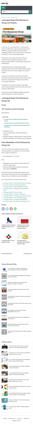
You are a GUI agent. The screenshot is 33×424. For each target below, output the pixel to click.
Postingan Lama (27, 253)
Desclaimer (26, 418)
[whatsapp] (15, 208)
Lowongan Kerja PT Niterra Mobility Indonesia (15, 186)
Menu (3, 7)
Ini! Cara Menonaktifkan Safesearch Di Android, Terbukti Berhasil (19, 387)
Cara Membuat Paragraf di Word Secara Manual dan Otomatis (19, 297)
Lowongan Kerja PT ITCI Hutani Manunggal (15, 197)
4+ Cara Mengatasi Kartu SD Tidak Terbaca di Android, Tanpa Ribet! (19, 367)
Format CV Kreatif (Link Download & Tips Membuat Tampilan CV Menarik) (17, 283)
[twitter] (7, 208)
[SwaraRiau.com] (4, 3)
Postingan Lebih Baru (6, 253)
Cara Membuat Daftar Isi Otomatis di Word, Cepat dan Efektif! (19, 304)
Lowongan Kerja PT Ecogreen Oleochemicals (15, 199)
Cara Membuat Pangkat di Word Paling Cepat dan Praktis (19, 332)
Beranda (5, 418)
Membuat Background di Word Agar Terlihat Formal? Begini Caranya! (18, 325)
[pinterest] (11, 208)
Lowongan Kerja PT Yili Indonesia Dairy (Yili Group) (17, 196)
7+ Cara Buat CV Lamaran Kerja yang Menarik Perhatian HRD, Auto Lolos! (19, 353)
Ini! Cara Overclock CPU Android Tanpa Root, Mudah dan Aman (19, 400)
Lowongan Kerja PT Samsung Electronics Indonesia (17, 183)
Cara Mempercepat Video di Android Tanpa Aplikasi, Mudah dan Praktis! (18, 380)
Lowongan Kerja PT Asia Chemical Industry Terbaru (16, 123)
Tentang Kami (12, 418)
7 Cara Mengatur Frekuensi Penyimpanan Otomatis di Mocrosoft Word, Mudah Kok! (17, 269)
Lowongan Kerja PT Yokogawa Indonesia (14, 194)
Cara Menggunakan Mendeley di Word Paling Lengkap (18, 290)
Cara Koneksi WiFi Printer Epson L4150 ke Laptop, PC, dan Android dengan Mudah (18, 346)
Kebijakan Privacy (16, 420)
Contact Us (19, 418)
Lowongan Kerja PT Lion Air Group (12, 192)
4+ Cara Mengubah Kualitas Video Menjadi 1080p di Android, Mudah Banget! (18, 373)
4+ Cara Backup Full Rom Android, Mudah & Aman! (18, 407)
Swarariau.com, (6, 47)
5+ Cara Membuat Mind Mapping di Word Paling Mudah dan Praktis (19, 276)
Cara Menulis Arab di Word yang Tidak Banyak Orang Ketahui (19, 318)
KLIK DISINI (16, 156)
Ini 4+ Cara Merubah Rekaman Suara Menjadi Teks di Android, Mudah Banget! (19, 360)
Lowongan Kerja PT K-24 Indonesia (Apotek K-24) (16, 201)
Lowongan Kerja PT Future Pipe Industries (14, 185)
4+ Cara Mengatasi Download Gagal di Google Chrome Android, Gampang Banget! (19, 394)
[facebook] (3, 208)
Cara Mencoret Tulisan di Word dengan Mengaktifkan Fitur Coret (17, 311)
